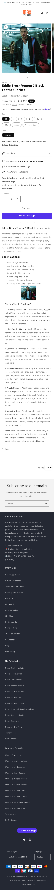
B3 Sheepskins (11, 640)
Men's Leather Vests (13, 727)
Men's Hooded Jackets (14, 685)
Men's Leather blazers (14, 691)
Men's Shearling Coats (14, 715)
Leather (8, 135)
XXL (6, 125)
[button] (5, 13)
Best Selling (10, 651)
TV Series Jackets (12, 634)
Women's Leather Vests (15, 808)
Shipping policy (41, 880)
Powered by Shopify (28, 876)
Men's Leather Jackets (14, 703)
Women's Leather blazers (16, 784)
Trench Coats (10, 733)
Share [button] (7, 449)
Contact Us (10, 604)
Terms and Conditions (14, 586)
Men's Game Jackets (13, 679)
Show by (40, 467)
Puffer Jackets (11, 738)
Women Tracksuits (13, 755)
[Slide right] (33, 77)
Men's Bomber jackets (14, 668)
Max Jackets (17, 876)
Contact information (28, 884)
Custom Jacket (11, 610)
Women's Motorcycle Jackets (17, 802)
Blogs (7, 645)
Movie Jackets (11, 628)
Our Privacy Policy (12, 575)
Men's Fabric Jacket (13, 674)
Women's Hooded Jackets (16, 779)
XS (6, 119)
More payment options (27, 222)
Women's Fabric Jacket (15, 767)
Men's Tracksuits (12, 721)
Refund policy (42, 876)
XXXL (17, 125)
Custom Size (30, 125)
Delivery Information (14, 592)
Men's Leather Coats (13, 697)
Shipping (14, 105)
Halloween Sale (11, 622)
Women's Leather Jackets (16, 796)
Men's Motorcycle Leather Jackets (19, 709)
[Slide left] (21, 77)
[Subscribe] (46, 503)
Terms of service (27, 880)
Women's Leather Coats (15, 790)
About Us (9, 598)
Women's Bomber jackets (16, 761)
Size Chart (9, 616)
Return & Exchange (13, 580)
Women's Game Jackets (15, 773)
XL (38, 119)
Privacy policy (15, 880)
